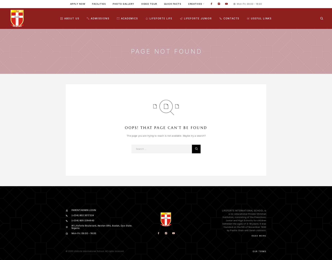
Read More (259, 236)
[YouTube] (226, 4)
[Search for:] (161, 149)
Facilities (99, 4)
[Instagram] (219, 4)
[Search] (321, 18)
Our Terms (259, 251)
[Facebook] (211, 4)
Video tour (149, 4)
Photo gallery (123, 4)
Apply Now (77, 4)
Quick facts (172, 4)
